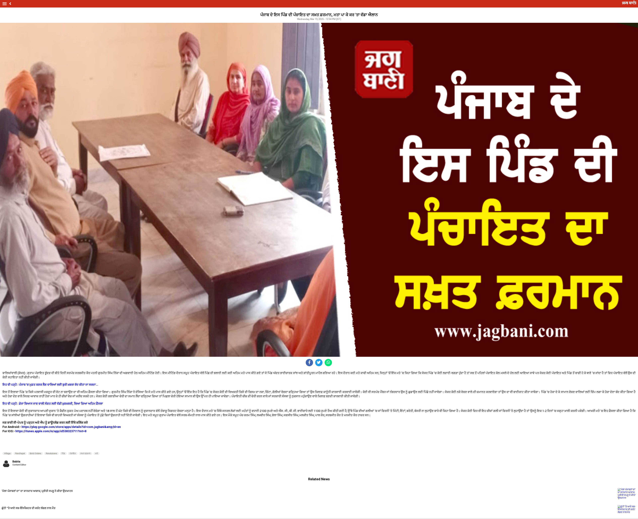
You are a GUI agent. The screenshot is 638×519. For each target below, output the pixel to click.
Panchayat (20, 453)
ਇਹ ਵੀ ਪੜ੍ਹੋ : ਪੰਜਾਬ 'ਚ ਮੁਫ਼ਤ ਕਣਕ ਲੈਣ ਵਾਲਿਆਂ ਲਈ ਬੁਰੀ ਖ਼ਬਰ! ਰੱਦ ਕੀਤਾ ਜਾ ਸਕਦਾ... (50, 384)
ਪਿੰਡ (63, 453)
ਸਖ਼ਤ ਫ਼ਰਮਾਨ (85, 453)
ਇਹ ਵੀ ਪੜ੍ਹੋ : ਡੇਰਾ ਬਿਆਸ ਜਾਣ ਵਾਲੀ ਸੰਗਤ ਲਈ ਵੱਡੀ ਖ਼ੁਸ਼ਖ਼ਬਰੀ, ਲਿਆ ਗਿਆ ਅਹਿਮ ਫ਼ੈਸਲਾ (52, 403)
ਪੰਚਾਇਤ (73, 453)
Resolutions (51, 453)
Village (7, 453)
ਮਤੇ (96, 453)
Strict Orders (35, 453)
